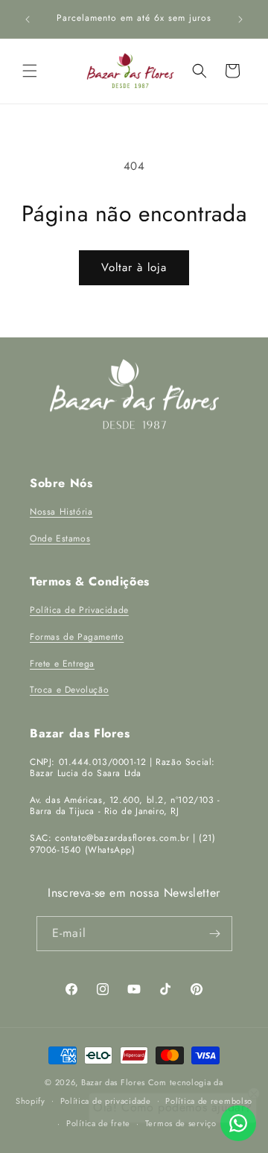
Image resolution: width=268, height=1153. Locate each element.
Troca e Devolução (69, 689)
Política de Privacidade (79, 610)
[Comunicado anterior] (27, 19)
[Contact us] (238, 1123)
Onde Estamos (60, 538)
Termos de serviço (181, 1123)
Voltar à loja (134, 267)
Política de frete (98, 1123)
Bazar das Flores (113, 1082)
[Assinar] (215, 933)
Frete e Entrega (62, 663)
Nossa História (61, 511)
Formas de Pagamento (77, 637)
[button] (29, 70)
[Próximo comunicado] (240, 19)
